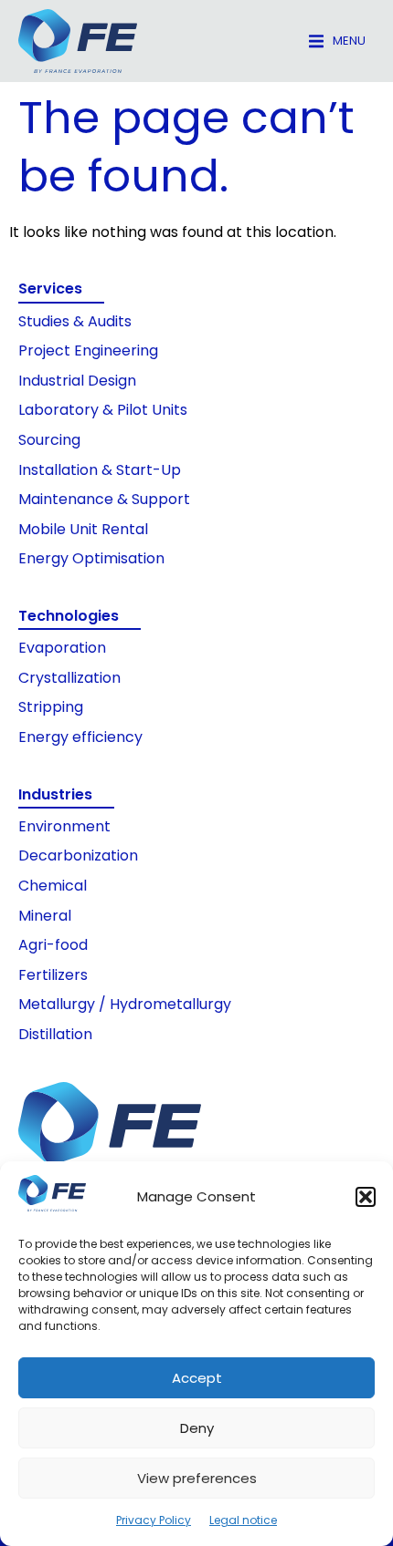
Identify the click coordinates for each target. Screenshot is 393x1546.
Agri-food (53, 944)
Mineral (44, 915)
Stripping (50, 706)
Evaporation (62, 647)
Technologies (68, 615)
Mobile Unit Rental (83, 529)
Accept (197, 1377)
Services (50, 288)
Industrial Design (77, 380)
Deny (197, 1428)
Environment (64, 826)
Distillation (55, 1034)
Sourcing (49, 439)
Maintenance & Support (104, 499)
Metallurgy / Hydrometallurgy (124, 1004)
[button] (365, 1197)
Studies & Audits (75, 321)
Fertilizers (53, 974)
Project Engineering (88, 350)
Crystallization (69, 677)
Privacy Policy (153, 1520)
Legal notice (243, 1520)
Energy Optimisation (91, 558)
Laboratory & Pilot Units (102, 409)
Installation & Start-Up (99, 469)
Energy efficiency (80, 737)
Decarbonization (78, 855)
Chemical (52, 885)
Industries (55, 794)
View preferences (197, 1478)
